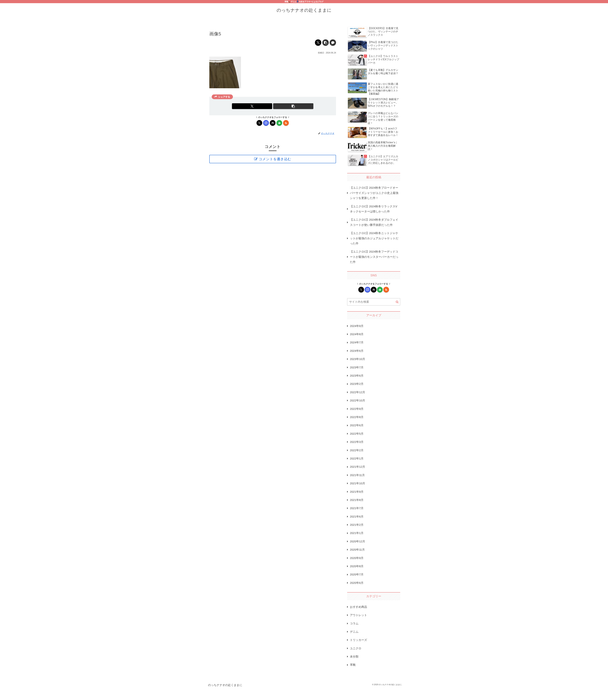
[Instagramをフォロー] (266, 123)
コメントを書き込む (275, 159)
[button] (325, 42)
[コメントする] (333, 42)
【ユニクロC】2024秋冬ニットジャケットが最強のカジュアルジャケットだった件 (374, 238)
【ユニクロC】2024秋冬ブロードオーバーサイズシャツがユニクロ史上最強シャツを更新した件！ (374, 193)
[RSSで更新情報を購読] (286, 123)
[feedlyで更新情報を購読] (279, 123)
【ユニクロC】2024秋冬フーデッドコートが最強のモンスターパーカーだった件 (374, 257)
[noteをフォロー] (273, 123)
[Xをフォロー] (259, 123)
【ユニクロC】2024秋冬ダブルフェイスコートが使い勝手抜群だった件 (374, 222)
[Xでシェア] (318, 42)
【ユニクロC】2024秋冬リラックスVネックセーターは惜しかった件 (373, 209)
